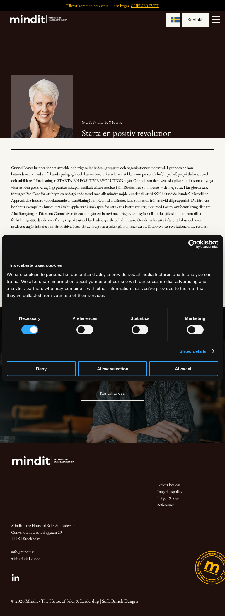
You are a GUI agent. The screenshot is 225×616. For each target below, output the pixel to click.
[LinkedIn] (15, 578)
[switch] (84, 329)
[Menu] (216, 19)
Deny (41, 368)
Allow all (183, 368)
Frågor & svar (168, 498)
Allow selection (112, 368)
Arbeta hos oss (168, 484)
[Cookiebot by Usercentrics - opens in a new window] (192, 243)
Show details (193, 350)
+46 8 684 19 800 (25, 558)
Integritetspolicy (169, 491)
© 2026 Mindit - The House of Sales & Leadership (55, 601)
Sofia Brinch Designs (120, 601)
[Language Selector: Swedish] (173, 20)
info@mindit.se (22, 551)
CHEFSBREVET (145, 5)
